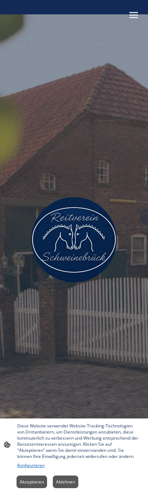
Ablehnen (65, 482)
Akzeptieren (32, 482)
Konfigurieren (31, 465)
